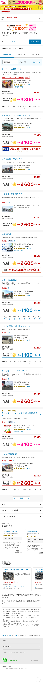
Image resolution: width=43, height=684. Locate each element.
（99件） (28, 340)
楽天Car (4, 635)
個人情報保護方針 (13, 652)
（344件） (29, 429)
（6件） (28, 169)
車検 (10, 635)
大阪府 (15, 635)
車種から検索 (36, 62)
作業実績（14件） (19, 87)
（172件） (29, 248)
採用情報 (22, 652)
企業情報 (5, 652)
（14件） (28, 468)
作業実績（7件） (18, 432)
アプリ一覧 (5, 668)
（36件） (28, 295)
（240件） (29, 127)
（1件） (28, 386)
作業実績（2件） (18, 250)
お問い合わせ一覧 (13, 668)
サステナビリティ (23, 668)
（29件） (28, 85)
